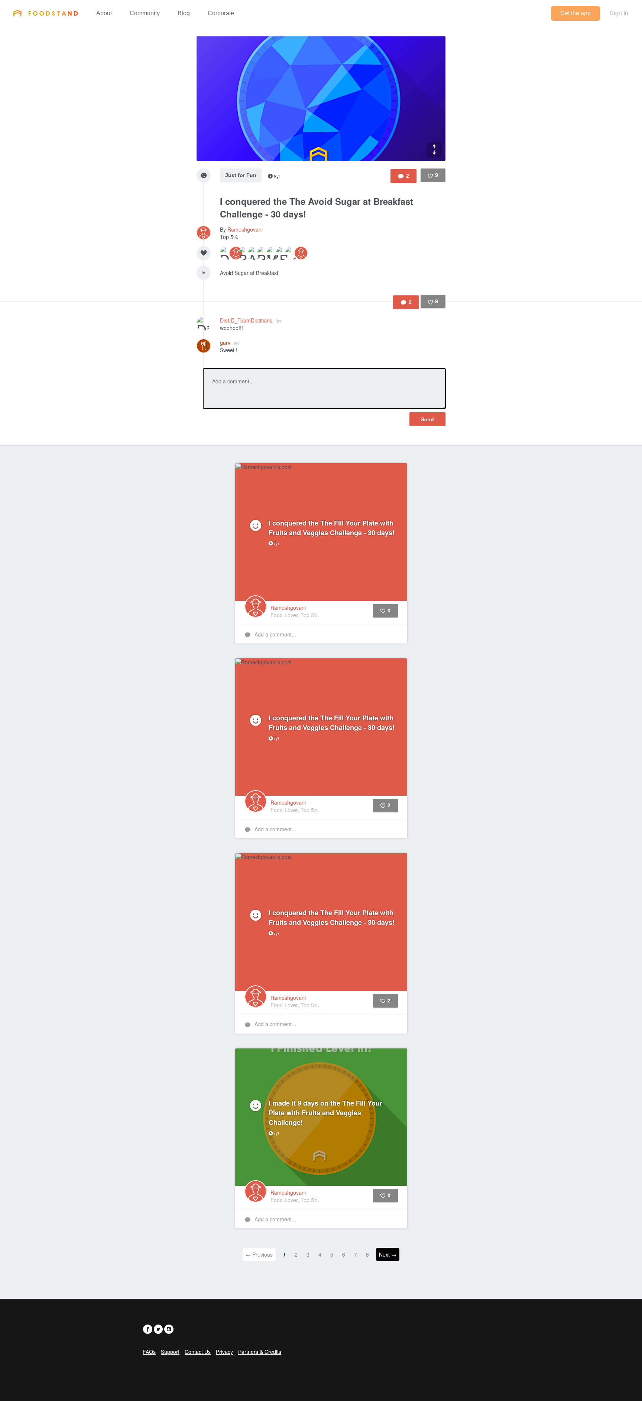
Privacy (224, 1351)
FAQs (149, 1351)
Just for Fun (240, 175)
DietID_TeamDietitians (251, 320)
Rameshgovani (245, 229)
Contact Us (198, 1351)
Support (170, 1351)
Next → (387, 1254)
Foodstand (45, 13)
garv (230, 342)
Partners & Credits (259, 1351)
